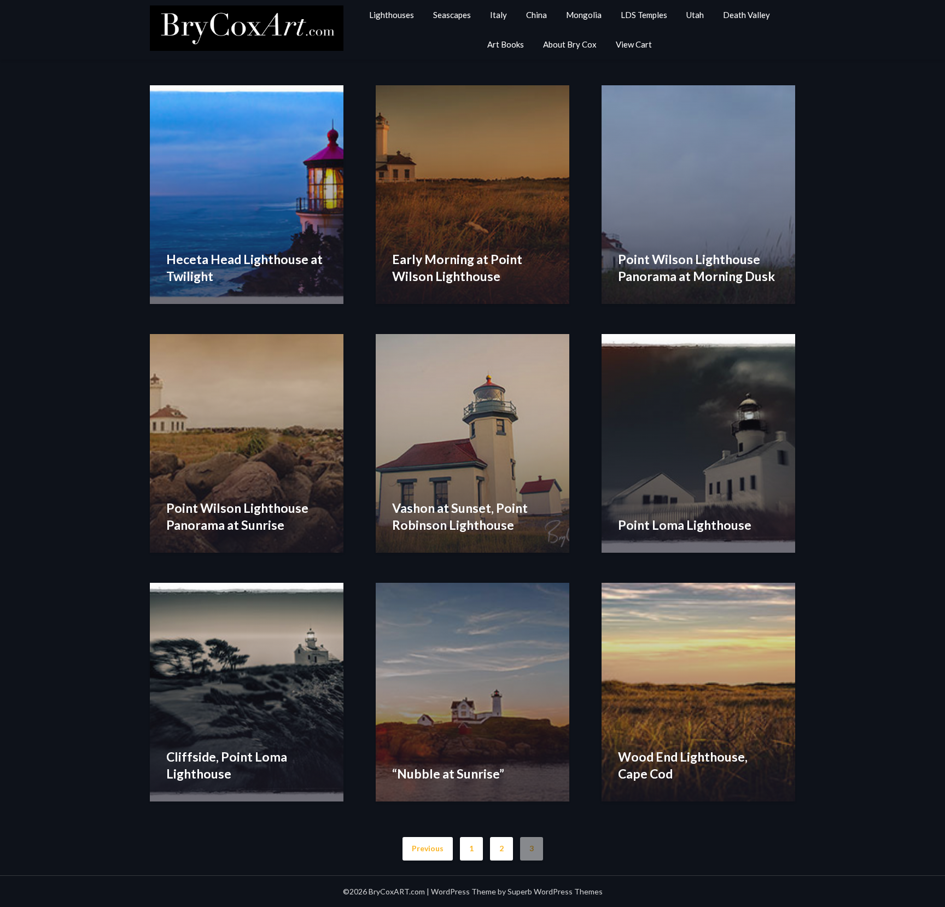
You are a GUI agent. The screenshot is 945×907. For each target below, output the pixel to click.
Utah (695, 15)
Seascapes (452, 15)
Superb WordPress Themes (555, 891)
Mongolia (584, 15)
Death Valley (746, 15)
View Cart (634, 44)
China (536, 15)
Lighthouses (391, 15)
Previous (428, 848)
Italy (498, 15)
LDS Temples (644, 15)
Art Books (505, 44)
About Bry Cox (570, 44)
